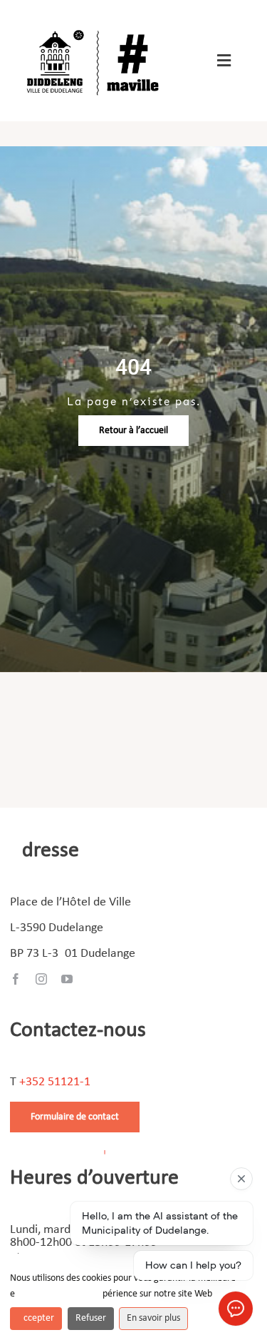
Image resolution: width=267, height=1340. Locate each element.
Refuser (90, 1318)
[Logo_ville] (94, 27)
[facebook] (15, 979)
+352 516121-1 (54, 1082)
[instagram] (41, 979)
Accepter (36, 1318)
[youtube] (67, 979)
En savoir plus (153, 1318)
